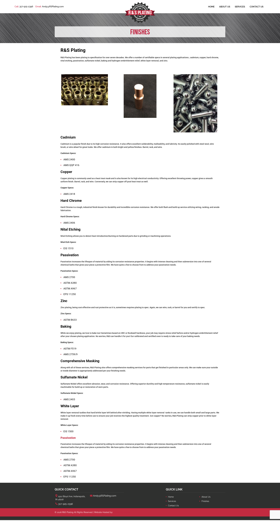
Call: (24, 6)
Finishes (205, 501)
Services (240, 6)
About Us (224, 6)
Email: (49, 6)
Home (211, 6)
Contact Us (256, 6)
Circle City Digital (121, 512)
